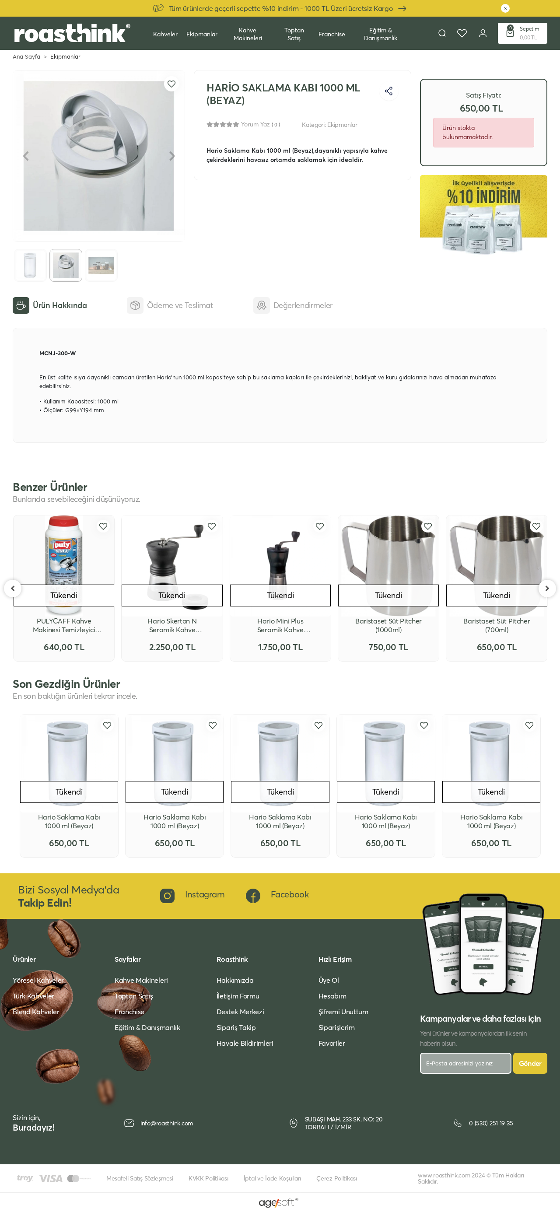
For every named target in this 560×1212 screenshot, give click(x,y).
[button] (522, 33)
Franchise (331, 34)
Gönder (530, 1063)
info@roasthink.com (166, 1123)
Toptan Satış (294, 34)
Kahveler (165, 34)
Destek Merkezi (240, 1011)
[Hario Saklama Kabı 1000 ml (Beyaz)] (69, 764)
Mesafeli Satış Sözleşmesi (139, 1178)
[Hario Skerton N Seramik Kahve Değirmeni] (172, 565)
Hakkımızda (235, 980)
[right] (547, 588)
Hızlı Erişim (335, 959)
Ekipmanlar (201, 34)
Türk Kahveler (33, 995)
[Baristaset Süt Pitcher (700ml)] (496, 565)
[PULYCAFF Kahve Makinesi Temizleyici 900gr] (64, 565)
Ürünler (24, 959)
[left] (13, 588)
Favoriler (331, 1043)
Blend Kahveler (36, 1011)
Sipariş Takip (236, 1027)
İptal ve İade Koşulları (272, 1178)
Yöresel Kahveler (38, 980)
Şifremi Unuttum (343, 1011)
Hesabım (332, 995)
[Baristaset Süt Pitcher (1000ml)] (388, 565)
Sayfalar (127, 959)
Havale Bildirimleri (245, 1043)
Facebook (290, 894)
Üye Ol (328, 980)
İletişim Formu (238, 995)
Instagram (204, 894)
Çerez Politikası (336, 1178)
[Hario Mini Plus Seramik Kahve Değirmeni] (280, 565)
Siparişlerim (336, 1027)
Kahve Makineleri (248, 34)
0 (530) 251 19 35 (491, 1123)
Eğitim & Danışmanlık (380, 34)
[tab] (50, 305)
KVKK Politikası (208, 1178)
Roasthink (232, 959)
